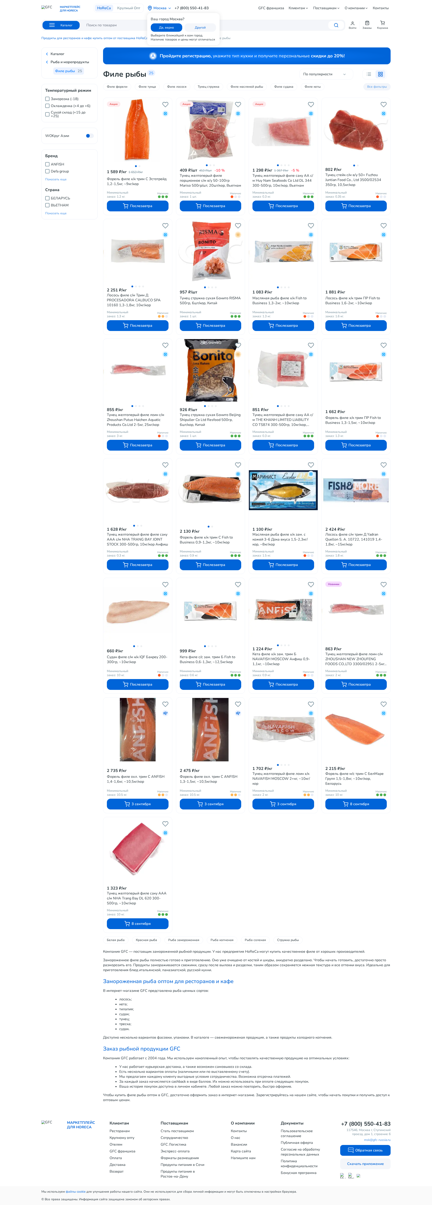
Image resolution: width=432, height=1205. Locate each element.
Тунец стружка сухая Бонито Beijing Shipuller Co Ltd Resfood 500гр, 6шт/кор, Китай (210, 419)
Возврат (117, 1171)
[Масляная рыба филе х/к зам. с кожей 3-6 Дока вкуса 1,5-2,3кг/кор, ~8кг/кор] (283, 490)
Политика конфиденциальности (299, 1164)
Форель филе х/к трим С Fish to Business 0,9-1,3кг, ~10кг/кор (206, 540)
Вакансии (239, 1144)
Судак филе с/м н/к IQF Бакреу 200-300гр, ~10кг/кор (137, 659)
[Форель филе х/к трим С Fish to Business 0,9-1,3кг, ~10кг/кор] (210, 491)
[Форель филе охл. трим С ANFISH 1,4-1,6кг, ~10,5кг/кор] (137, 730)
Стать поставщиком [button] (177, 1131)
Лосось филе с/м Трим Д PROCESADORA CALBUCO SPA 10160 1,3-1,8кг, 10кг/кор (134, 300)
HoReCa (104, 8)
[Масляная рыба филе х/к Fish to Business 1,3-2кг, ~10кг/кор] (283, 251)
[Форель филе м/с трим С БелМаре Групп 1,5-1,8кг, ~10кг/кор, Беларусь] (356, 729)
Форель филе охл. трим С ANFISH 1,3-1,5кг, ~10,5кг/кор (208, 779)
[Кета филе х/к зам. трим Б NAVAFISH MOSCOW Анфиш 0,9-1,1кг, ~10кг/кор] (283, 609)
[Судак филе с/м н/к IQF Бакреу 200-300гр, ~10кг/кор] (137, 610)
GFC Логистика (173, 1144)
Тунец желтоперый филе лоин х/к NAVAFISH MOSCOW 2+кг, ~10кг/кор (281, 778)
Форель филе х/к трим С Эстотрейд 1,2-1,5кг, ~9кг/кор (136, 181)
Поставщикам (325, 8)
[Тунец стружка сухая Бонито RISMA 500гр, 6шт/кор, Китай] (210, 251)
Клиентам (297, 8)
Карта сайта (241, 1151)
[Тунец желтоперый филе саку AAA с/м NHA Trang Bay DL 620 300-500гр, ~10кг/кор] (137, 849)
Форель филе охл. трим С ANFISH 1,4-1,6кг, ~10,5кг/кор (135, 779)
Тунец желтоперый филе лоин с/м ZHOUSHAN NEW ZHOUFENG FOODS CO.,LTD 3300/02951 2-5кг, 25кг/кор (355, 659)
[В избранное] (165, 104)
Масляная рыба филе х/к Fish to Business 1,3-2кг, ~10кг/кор (279, 301)
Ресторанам (120, 1131)
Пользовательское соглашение (297, 1133)
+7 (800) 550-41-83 (192, 8)
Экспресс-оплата (175, 1151)
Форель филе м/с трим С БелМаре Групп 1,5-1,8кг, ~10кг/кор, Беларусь (354, 778)
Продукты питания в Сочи (182, 1164)
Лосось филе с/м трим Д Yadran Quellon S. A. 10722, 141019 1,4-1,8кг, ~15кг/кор (353, 539)
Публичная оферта (297, 1142)
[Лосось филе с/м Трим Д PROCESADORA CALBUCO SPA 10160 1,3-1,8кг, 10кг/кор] (137, 250)
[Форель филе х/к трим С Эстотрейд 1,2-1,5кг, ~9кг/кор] (137, 130)
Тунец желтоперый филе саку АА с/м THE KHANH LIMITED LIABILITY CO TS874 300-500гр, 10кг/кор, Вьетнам (282, 419)
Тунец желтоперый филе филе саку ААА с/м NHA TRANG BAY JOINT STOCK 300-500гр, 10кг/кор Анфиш (137, 539)
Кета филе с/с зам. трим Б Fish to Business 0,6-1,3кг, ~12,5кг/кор (207, 659)
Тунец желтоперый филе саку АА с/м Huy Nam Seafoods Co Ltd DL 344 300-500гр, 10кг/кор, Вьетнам (282, 180)
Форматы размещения (180, 1158)
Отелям (116, 1144)
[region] (69, 105)
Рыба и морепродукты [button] (70, 62)
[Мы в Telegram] (351, 1175)
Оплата (116, 1158)
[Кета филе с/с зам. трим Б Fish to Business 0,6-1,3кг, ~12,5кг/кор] (210, 610)
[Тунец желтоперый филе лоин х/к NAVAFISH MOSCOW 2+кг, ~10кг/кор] (283, 729)
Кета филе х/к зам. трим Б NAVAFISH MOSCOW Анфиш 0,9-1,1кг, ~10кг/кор (281, 659)
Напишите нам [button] (243, 1158)
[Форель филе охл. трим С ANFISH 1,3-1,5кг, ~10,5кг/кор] (210, 730)
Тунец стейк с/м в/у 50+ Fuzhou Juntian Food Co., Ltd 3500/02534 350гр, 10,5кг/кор (353, 179)
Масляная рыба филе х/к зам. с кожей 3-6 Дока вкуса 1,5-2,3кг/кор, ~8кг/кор (280, 539)
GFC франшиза (271, 8)
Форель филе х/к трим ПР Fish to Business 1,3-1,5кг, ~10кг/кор (353, 420)
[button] (352, 25)
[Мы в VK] (359, 1175)
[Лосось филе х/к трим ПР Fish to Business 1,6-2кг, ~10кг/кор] (356, 251)
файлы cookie (76, 1191)
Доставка (118, 1164)
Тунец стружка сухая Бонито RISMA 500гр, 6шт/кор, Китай (210, 301)
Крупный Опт (128, 8)
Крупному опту (122, 1137)
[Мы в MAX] (343, 1175)
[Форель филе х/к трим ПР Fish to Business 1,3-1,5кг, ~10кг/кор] (356, 371)
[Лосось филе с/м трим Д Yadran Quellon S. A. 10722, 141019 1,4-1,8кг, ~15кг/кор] (356, 490)
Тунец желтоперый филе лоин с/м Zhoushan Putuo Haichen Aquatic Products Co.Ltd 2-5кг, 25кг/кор (135, 419)
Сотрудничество (174, 1137)
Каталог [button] (57, 53)
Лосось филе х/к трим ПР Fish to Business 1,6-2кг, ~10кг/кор (352, 301)
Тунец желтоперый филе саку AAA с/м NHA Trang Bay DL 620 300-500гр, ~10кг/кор (136, 898)
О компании (355, 8)
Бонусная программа (299, 1172)
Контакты (381, 8)
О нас (235, 1137)
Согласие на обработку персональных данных (300, 1152)
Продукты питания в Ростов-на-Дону (178, 1174)
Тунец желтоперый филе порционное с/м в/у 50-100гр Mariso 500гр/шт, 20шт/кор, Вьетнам (210, 180)
